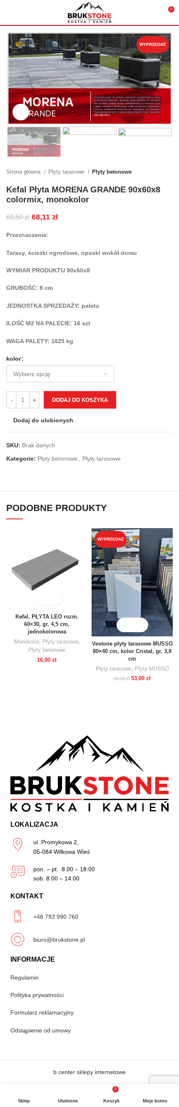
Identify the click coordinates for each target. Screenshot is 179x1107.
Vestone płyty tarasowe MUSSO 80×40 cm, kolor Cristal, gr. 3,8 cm (132, 651)
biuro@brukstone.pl (59, 939)
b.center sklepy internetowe (89, 1072)
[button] (125, 625)
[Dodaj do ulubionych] (54, 598)
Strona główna (24, 172)
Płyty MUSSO (152, 669)
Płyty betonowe (112, 172)
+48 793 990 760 (55, 916)
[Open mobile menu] (9, 12)
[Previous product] (152, 172)
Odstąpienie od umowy (40, 1030)
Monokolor (26, 642)
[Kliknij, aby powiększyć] (20, 112)
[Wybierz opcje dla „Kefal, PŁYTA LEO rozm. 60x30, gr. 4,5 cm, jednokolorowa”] (39, 598)
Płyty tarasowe (67, 172)
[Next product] (168, 172)
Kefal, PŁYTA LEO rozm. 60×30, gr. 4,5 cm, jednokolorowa (47, 624)
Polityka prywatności (37, 995)
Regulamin (24, 977)
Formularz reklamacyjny (42, 1012)
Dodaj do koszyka (80, 400)
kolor (13, 358)
